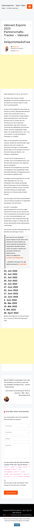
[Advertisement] (17, 72)
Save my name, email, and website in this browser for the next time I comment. (16, 484)
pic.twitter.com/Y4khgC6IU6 (14, 258)
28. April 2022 (22, 264)
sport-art (16, 46)
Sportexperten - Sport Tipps (14, 5)
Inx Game (9, 515)
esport (17, 50)
